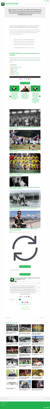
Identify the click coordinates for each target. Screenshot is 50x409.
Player (46, 4)
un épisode (16, 60)
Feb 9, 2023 (31, 47)
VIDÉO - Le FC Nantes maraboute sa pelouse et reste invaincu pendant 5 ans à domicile (37, 334)
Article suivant (43, 317)
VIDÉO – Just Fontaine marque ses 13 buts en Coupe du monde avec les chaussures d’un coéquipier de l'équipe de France (25, 355)
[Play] (10, 77)
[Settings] (39, 77)
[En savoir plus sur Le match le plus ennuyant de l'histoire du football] (12, 383)
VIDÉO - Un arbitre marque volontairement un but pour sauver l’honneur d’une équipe (12, 378)
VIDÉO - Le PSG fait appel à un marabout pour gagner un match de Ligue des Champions (25, 366)
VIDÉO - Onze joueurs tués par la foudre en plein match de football (37, 389)
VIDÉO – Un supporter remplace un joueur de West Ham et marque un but (24, 334)
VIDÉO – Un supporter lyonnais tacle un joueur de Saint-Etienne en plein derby (38, 344)
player (21, 67)
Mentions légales (3, 405)
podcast (24, 59)
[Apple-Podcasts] (21, 78)
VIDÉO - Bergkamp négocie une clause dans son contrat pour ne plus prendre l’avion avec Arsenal (11, 356)
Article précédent (7, 317)
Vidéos (34, 4)
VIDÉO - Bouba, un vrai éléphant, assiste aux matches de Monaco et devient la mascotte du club (37, 378)
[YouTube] (48, 0)
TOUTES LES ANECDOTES (25, 83)
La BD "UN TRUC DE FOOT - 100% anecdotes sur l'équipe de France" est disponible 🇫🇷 (25, 290)
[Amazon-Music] (25, 78)
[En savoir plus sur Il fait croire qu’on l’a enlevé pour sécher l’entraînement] (25, 384)
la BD (16, 64)
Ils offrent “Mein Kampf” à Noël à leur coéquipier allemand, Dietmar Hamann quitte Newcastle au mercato (28, 289)
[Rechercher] (20, 299)
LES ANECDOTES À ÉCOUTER (25, 274)
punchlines (17, 74)
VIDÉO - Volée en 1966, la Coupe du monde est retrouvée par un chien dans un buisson (12, 344)
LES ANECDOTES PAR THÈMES (25, 266)
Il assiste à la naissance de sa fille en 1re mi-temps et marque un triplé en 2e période (37, 367)
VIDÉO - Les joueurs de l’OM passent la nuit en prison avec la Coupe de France (11, 333)
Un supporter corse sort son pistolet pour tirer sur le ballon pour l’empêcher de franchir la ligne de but (27, 292)
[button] (48, 4)
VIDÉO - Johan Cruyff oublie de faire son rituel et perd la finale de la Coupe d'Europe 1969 (24, 378)
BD (36, 4)
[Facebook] (44, 0)
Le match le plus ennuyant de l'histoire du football (11, 388)
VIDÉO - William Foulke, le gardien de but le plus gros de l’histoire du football (25, 344)
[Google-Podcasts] (23, 78)
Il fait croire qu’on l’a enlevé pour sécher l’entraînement (24, 389)
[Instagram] (47, 0)
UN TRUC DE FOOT (12, 3)
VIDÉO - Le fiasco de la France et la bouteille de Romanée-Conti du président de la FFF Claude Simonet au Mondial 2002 (25, 95)
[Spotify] (27, 78)
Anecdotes (26, 4)
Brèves (39, 4)
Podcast (30, 4)
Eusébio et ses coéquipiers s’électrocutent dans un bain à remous (11, 367)
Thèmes (42, 4)
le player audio (30, 60)
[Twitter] (45, 0)
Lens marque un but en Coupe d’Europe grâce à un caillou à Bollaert (22, 287)
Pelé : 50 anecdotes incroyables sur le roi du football (38, 354)
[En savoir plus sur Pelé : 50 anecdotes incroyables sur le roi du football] (38, 349)
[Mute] (35, 77)
